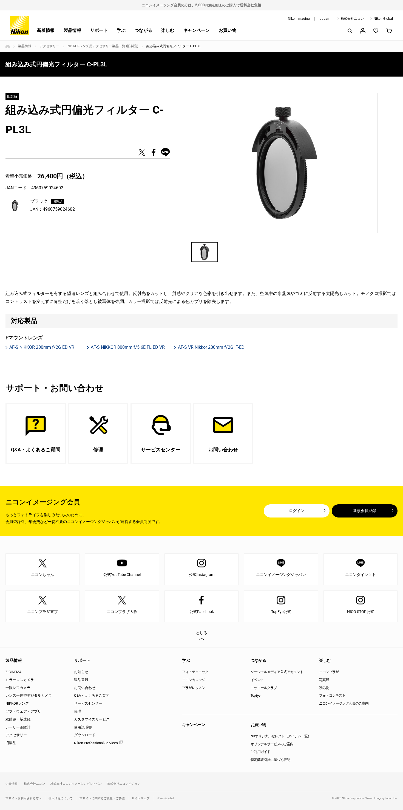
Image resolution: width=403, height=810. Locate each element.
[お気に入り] (376, 31)
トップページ (7, 46)
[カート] (389, 31)
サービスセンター (88, 703)
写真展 (324, 680)
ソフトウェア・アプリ (23, 711)
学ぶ (121, 30)
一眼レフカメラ (17, 688)
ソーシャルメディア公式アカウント (277, 672)
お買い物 (227, 30)
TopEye (255, 695)
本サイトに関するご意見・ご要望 (102, 798)
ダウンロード (84, 735)
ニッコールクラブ (264, 688)
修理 (77, 711)
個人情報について (61, 798)
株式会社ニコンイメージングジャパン (76, 784)
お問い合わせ (84, 688)
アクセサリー (49, 46)
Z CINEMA (13, 672)
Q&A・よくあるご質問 (91, 695)
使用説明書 (83, 727)
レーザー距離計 (17, 727)
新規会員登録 (364, 510)
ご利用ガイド (260, 752)
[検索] (349, 31)
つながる (143, 30)
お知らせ (81, 672)
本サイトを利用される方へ (23, 798)
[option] (284, 163)
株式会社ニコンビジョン (123, 784)
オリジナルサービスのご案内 (272, 744)
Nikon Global (383, 19)
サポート (99, 30)
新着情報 (46, 30)
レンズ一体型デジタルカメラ (28, 695)
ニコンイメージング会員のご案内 (343, 703)
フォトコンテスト (332, 695)
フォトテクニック (195, 672)
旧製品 (10, 743)
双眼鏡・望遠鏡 (17, 719)
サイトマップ (141, 798)
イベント (257, 680)
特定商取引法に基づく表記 (270, 760)
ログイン (296, 510)
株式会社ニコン (352, 19)
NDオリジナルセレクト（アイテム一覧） (281, 736)
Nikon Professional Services (96, 743)
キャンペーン (196, 30)
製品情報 (72, 30)
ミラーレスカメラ (19, 680)
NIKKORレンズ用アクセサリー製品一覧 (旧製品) (102, 46)
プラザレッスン (193, 688)
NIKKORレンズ (17, 703)
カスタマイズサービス (92, 719)
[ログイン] (363, 31)
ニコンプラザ (329, 672)
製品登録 (81, 680)
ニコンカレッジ (193, 680)
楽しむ (167, 30)
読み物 (324, 688)
